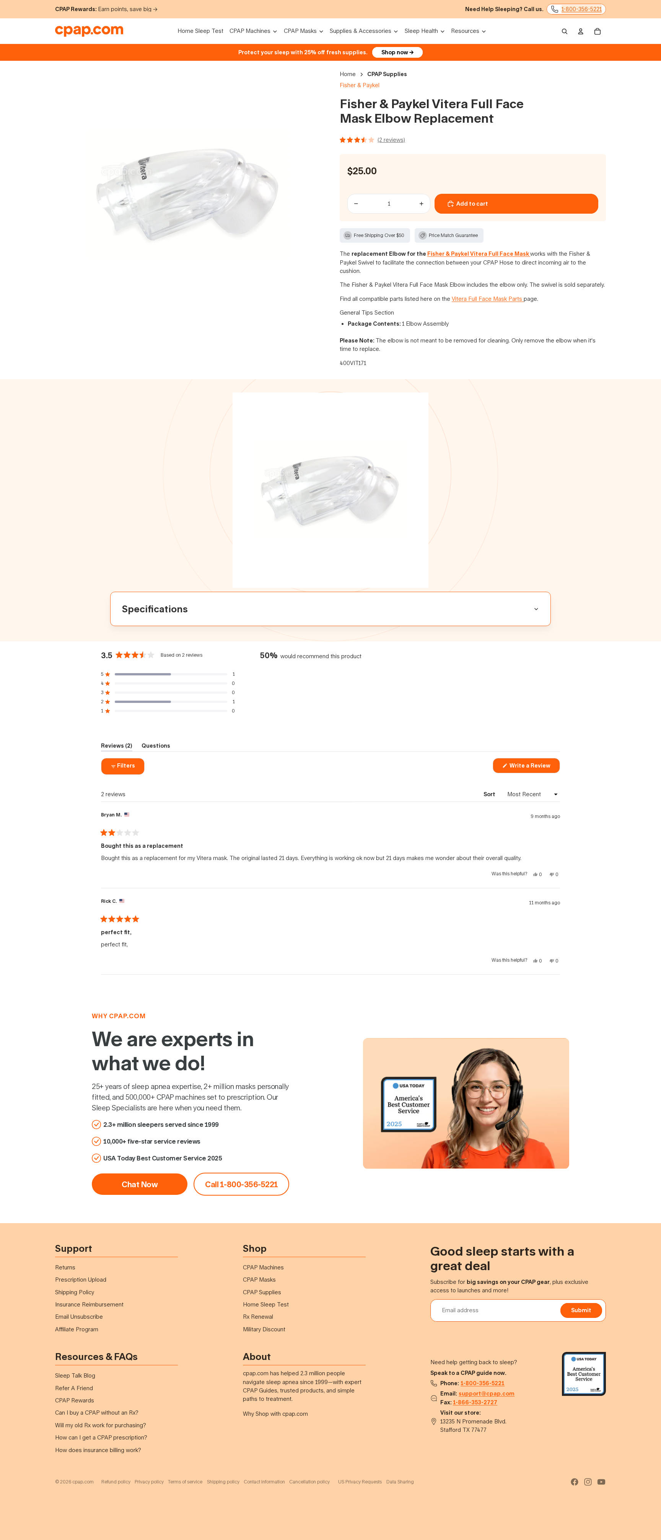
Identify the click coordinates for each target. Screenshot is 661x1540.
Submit (581, 1310)
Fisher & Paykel (359, 85)
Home (348, 74)
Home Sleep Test (266, 1304)
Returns (65, 1267)
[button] (168, 674)
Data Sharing (400, 1482)
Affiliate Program (76, 1329)
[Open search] (564, 31)
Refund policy (115, 1482)
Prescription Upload (80, 1279)
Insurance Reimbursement (89, 1304)
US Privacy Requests (360, 1482)
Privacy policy (149, 1482)
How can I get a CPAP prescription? (101, 1437)
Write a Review (534, 767)
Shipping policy (223, 1482)
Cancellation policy (309, 1482)
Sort (490, 794)
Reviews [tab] (116, 746)
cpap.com (127, 1015)
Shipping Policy (74, 1292)
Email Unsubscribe (79, 1316)
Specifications (155, 608)
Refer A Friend (74, 1388)
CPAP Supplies (387, 74)
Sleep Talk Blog (75, 1375)
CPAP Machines (263, 1267)
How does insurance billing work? (98, 1450)
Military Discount (264, 1329)
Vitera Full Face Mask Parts (488, 298)
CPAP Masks (259, 1279)
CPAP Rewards (74, 1400)
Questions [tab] (156, 746)
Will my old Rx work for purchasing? (100, 1425)
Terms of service (185, 1482)
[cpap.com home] (89, 31)
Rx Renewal (258, 1316)
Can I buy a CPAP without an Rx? (96, 1412)
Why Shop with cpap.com (275, 1413)
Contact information (264, 1482)
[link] (241, 1184)
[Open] (473, 140)
